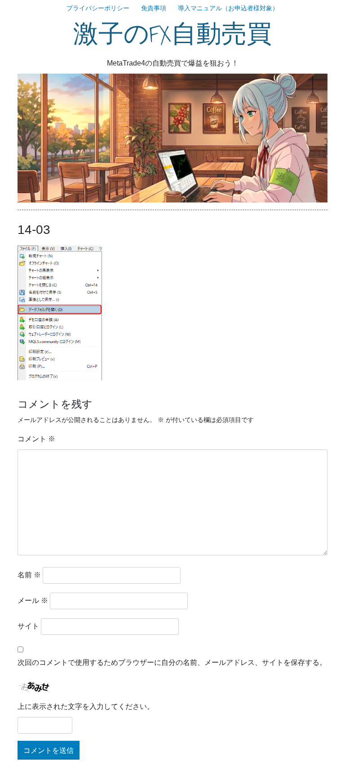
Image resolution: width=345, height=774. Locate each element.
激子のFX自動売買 (172, 35)
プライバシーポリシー (97, 8)
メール (33, 600)
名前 (29, 575)
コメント (36, 439)
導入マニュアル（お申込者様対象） (228, 8)
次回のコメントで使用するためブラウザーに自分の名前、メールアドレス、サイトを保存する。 (172, 662)
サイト (28, 626)
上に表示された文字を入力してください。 (86, 706)
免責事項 (153, 8)
